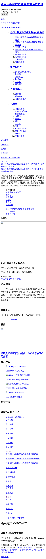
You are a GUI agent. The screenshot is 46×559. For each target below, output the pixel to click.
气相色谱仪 (20, 59)
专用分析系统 (20, 47)
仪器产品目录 (11, 319)
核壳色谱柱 (20, 114)
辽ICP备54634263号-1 (24, 547)
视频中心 (9, 513)
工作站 (18, 82)
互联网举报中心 (8, 552)
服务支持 (4, 145)
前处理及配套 (20, 131)
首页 (3, 19)
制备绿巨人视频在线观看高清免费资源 (22, 463)
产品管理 (35, 164)
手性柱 (18, 124)
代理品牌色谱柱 (21, 129)
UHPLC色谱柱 (21, 111)
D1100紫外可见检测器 (15, 371)
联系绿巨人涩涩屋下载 (10, 158)
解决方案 (9, 504)
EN (6, 162)
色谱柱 (13, 104)
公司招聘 (4, 153)
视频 (19, 279)
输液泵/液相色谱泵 (23, 72)
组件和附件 (16, 67)
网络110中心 (39, 550)
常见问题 (9, 493)
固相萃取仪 (20, 136)
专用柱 (18, 119)
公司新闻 (9, 434)
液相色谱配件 (20, 99)
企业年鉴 (9, 424)
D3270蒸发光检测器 (14, 397)
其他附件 (19, 84)
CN (2, 162)
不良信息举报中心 (25, 550)
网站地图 (9, 447)
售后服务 (9, 488)
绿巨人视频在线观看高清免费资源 (22, 4)
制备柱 (18, 126)
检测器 (18, 74)
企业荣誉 (9, 429)
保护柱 (18, 121)
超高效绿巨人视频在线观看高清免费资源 (23, 459)
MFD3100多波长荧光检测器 (17, 380)
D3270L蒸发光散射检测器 (16, 388)
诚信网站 (13, 550)
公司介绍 (9, 420)
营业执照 (4, 550)
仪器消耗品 (16, 89)
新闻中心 (4, 149)
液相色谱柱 (20, 109)
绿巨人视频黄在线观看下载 (12, 27)
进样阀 (18, 94)
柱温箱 (18, 79)
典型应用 (9, 500)
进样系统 (19, 77)
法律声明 (9, 443)
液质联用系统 (20, 55)
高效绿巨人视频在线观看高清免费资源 (22, 454)
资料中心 (13, 279)
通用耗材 (19, 96)
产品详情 (4, 279)
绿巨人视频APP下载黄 (15, 518)
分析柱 (18, 116)
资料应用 (4, 140)
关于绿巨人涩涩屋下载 (10, 23)
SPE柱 (17, 133)
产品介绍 (9, 452)
